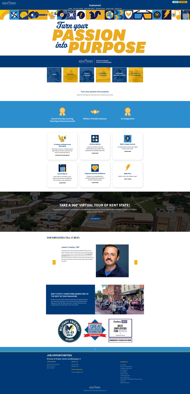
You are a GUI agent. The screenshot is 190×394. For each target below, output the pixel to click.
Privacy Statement (124, 377)
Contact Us (118, 8)
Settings (183, 2)
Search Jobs (109, 8)
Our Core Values (78, 8)
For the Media (123, 372)
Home (70, 8)
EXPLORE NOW (95, 218)
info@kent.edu (75, 366)
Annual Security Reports (126, 366)
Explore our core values (62, 155)
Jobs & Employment (125, 375)
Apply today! (127, 179)
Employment (95, 5)
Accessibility (123, 365)
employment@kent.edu (77, 372)
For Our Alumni (123, 370)
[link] (54, 74)
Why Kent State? (89, 8)
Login (175, 2)
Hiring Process (100, 8)
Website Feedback (124, 382)
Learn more (95, 153)
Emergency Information (126, 368)
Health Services (124, 373)
